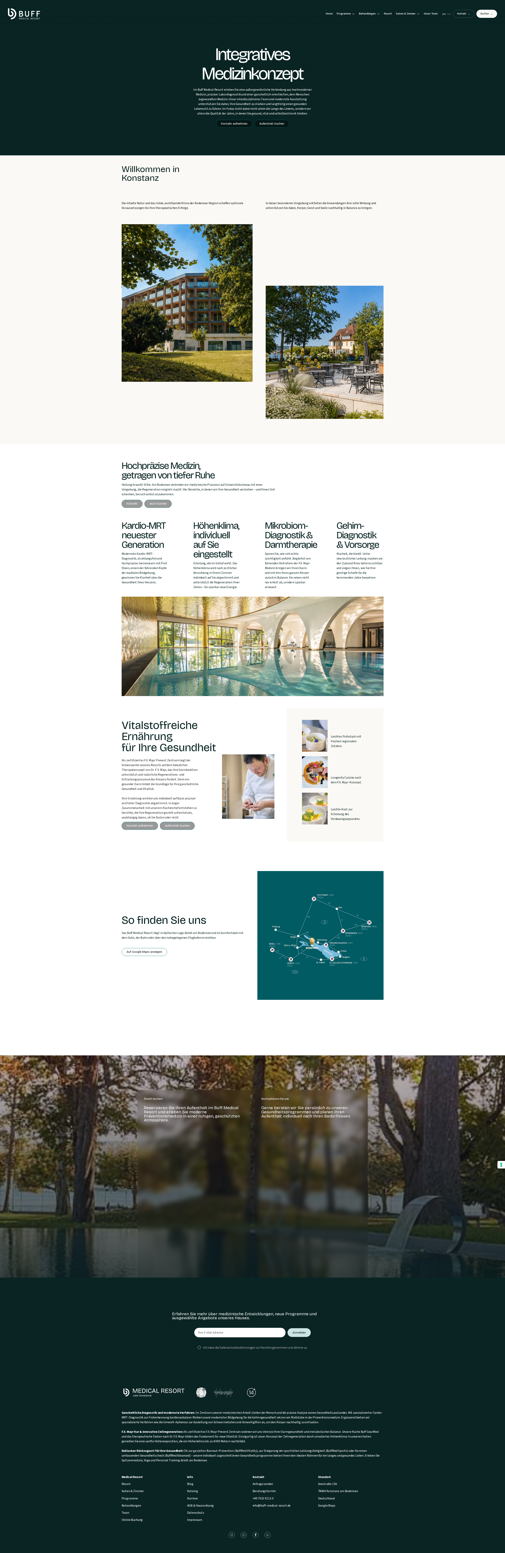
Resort (388, 14)
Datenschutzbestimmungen (237, 1347)
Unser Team (431, 14)
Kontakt (463, 13)
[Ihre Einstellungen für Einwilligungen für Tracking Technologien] (501, 1164)
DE (444, 14)
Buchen (487, 13)
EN (449, 14)
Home (329, 14)
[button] (346, 14)
